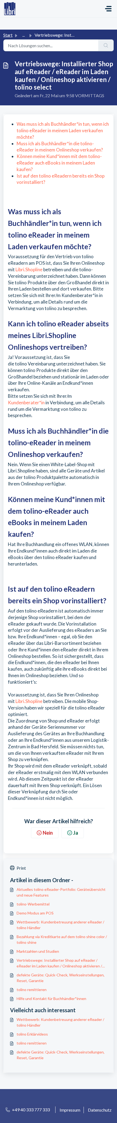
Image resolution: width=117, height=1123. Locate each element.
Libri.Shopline (28, 269)
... (23, 34)
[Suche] (106, 45)
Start (8, 34)
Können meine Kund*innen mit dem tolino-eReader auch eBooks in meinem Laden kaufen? (59, 162)
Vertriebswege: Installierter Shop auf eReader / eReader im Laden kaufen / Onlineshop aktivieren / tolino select (59, 963)
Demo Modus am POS (35, 913)
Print (21, 867)
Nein (48, 833)
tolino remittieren (32, 989)
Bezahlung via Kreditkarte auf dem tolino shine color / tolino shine (62, 939)
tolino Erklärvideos (32, 1034)
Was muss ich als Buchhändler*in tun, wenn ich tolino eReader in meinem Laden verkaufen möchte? (63, 130)
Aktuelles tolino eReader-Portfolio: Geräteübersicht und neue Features (61, 892)
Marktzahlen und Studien (38, 951)
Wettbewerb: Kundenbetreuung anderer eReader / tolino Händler (60, 925)
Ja (75, 833)
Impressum (70, 1109)
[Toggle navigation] (108, 9)
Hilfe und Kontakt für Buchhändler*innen (51, 998)
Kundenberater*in (26, 402)
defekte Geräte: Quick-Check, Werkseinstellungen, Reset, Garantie (60, 978)
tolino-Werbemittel (33, 904)
